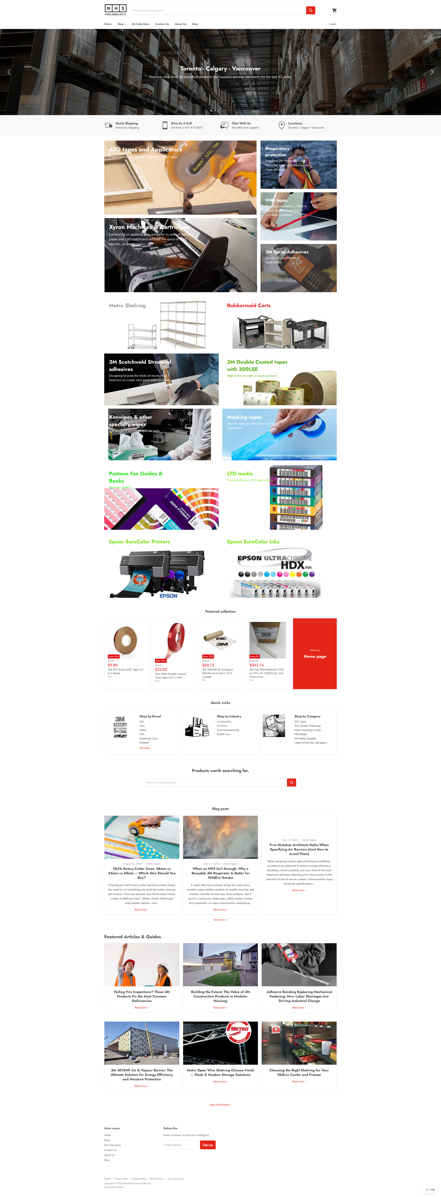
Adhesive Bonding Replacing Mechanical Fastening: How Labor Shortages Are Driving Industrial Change (299, 996)
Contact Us (162, 23)
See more (145, 747)
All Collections (140, 23)
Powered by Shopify (114, 1187)
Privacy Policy (121, 1178)
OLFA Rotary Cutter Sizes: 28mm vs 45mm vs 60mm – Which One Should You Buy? (142, 873)
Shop (120, 23)
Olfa (142, 734)
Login (333, 23)
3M (141, 721)
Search (107, 1178)
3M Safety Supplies (305, 738)
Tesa (142, 725)
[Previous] (9, 72)
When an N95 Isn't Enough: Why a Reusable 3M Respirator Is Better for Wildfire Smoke (221, 873)
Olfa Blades (300, 734)
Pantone (144, 742)
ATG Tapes (300, 721)
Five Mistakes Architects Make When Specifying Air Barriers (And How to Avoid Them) (299, 849)
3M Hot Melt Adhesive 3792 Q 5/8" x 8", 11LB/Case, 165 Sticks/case (266, 673)
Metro (143, 730)
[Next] (431, 72)
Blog (195, 23)
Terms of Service (176, 1178)
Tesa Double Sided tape (307, 725)
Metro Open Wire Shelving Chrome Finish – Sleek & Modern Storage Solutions (220, 1072)
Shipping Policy (139, 1178)
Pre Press (222, 725)
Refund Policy (157, 1178)
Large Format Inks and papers (310, 742)
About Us (180, 23)
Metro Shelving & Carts (307, 730)
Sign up (208, 1145)
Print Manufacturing (228, 730)
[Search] (310, 10)
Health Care (223, 734)
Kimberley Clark (149, 738)
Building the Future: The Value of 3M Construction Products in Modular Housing (220, 996)
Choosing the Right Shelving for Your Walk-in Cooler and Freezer (299, 1072)
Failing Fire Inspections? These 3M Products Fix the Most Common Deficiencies (142, 996)
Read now (141, 909)
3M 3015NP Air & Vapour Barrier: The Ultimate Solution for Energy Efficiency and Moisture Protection (142, 1075)
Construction (224, 721)
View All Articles (219, 1104)
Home (108, 23)
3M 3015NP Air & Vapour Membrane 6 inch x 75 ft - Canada (218, 673)
